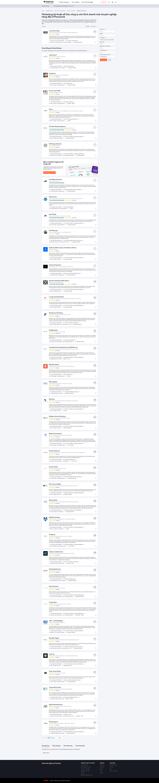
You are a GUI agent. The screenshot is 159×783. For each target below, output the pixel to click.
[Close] (101, 375)
